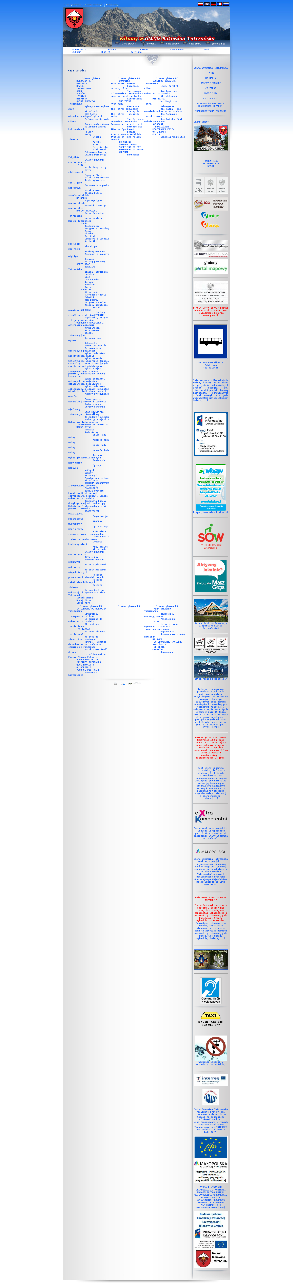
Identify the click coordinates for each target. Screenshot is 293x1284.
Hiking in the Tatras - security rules (125, 114)
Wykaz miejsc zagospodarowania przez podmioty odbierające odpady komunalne (86, 372)
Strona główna (91, 78)
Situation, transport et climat (83, 615)
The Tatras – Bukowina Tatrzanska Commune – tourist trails (127, 121)
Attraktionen (169, 96)
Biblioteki (99, 149)
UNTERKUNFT (159, 132)
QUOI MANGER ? (85, 664)
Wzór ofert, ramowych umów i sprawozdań (88, 532)
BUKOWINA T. (79, 49)
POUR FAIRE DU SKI (88, 659)
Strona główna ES (129, 606)
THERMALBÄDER (160, 126)
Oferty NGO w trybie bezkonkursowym (88, 537)
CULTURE (124, 152)
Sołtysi (89, 470)
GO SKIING (125, 142)
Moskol (89, 231)
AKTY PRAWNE (92, 330)
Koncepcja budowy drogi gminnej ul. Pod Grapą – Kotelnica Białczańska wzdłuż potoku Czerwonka (88, 505)
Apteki (97, 142)
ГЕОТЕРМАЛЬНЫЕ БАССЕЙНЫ (167, 642)
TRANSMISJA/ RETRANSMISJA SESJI (211, 163)
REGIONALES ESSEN (163, 129)
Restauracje (92, 226)
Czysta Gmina (84, 597)
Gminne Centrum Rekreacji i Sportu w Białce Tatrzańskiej (86, 592)
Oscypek (89, 259)
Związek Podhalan (95, 302)
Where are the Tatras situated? (125, 107)
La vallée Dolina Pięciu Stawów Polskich (87, 655)
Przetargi (91, 475)
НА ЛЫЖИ (157, 639)
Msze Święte (100, 147)
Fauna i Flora (93, 175)
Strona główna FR (91, 606)
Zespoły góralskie (96, 305)
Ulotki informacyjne (80, 334)
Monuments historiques (82, 673)
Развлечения (168, 619)
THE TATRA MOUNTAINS (121, 102)
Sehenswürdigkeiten (173, 137)
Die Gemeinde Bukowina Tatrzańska (160, 92)
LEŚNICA (105, 52)
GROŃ (206, 49)
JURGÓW (76, 52)
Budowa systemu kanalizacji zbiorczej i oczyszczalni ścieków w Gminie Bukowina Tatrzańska (88, 494)
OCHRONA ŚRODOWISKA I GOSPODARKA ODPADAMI (86, 324)
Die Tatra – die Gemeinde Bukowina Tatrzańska (163, 110)
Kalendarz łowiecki (97, 417)
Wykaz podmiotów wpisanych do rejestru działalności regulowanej (86, 381)
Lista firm (83, 603)
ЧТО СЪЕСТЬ (159, 644)
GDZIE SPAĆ (83, 264)
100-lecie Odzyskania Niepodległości (85, 115)
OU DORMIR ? (83, 667)
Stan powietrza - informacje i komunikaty (87, 413)
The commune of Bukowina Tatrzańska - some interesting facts (127, 93)
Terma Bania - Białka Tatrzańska (85, 219)
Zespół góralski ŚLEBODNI (84, 308)
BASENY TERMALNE (86, 210)
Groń (87, 277)
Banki (96, 144)
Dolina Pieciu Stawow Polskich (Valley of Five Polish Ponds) (126, 136)
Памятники (167, 652)
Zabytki (89, 297)
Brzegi (89, 287)
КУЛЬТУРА (157, 649)
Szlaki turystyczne (97, 177)
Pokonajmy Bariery (96, 152)
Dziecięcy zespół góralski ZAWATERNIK (86, 313)
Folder (89, 132)
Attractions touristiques (84, 625)
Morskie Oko (92, 190)
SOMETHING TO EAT (130, 147)
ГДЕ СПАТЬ (158, 647)
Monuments (133, 154)
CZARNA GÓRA (176, 49)
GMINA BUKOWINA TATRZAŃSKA (211, 68)
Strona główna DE (167, 78)
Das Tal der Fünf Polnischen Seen (163, 120)
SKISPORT (157, 124)
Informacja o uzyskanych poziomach (84, 349)
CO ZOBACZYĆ (83, 289)
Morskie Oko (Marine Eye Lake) (126, 128)
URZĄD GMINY (83, 427)
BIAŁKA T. (114, 49)
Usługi (89, 134)
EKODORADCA (91, 488)
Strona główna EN (129, 78)
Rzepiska (90, 284)
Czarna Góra (92, 279)
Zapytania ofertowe (97, 478)
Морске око (167, 631)
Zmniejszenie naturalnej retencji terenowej (88, 400)
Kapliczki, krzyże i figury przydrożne (88, 318)
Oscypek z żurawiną (97, 228)
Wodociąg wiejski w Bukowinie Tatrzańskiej (88, 420)
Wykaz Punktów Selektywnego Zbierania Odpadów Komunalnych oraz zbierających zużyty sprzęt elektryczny (88, 362)
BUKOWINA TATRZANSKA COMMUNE (123, 82)
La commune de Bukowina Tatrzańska (85, 620)
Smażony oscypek (95, 251)
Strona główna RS (167, 606)
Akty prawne (100, 547)
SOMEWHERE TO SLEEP (131, 149)
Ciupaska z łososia (97, 238)
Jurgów (89, 282)
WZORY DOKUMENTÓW (95, 345)
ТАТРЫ (155, 621)
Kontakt (89, 429)
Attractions (134, 98)
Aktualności (92, 111)
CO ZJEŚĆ (81, 223)
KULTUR (156, 134)
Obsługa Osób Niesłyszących (210, 1000)
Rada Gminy (91, 432)
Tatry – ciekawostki (81, 171)
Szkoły (89, 473)
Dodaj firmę (83, 600)
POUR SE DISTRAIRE (88, 670)
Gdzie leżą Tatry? (96, 167)
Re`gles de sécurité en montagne (83, 638)
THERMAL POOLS (128, 144)
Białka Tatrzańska (96, 272)
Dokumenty (91, 343)
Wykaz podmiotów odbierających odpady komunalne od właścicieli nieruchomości (88, 389)
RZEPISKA (136, 52)
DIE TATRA (158, 98)
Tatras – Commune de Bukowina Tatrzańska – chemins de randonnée (87, 644)
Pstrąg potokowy (95, 261)
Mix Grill (91, 236)
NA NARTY (81, 198)
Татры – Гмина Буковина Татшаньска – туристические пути (161, 626)
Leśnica (89, 274)
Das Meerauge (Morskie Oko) (160, 115)
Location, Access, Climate (125, 87)
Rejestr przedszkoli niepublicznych (86, 576)
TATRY (79, 165)
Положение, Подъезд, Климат (159, 615)
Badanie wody (93, 404)
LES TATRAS (83, 629)
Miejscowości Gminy (97, 124)
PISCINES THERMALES (88, 662)
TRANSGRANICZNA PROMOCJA (92, 424)
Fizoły (89, 233)
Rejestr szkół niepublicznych (85, 581)
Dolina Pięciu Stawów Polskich (85, 194)
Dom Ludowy (91, 300)
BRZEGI (144, 49)
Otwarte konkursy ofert (85, 543)
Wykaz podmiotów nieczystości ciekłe (86, 354)
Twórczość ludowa (95, 294)
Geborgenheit (169, 106)
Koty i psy (91, 557)
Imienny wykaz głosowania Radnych (85, 456)
